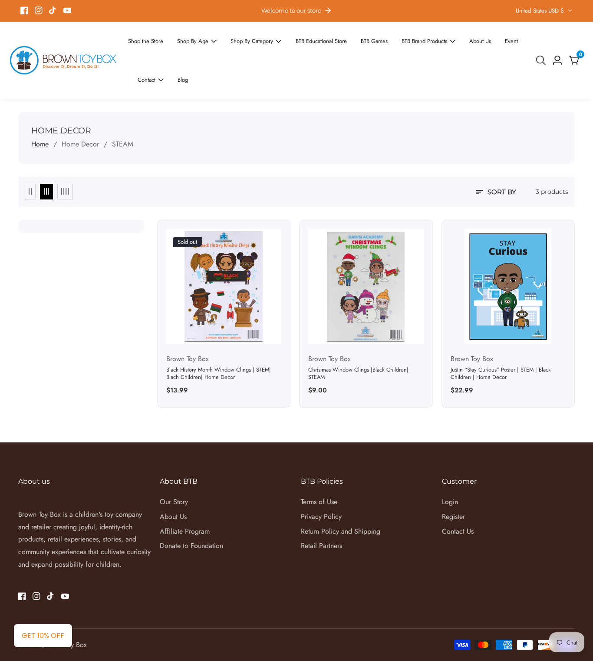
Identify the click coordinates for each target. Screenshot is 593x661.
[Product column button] (30, 160)
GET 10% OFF (43, 636)
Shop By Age (185, 38)
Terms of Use (319, 470)
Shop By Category (238, 38)
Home (40, 113)
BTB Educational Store (301, 38)
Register (453, 485)
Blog (142, 50)
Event (472, 38)
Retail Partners (321, 514)
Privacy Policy (321, 485)
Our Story (174, 470)
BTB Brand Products (393, 38)
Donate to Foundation (191, 514)
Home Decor (80, 113)
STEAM (122, 113)
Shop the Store (143, 38)
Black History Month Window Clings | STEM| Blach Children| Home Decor (218, 342)
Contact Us (458, 500)
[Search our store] (542, 45)
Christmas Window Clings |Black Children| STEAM (358, 342)
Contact (500, 38)
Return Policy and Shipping (340, 500)
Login (450, 470)
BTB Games (348, 38)
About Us (444, 38)
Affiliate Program (185, 500)
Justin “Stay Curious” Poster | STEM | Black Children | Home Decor (501, 342)
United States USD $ (541, 11)
